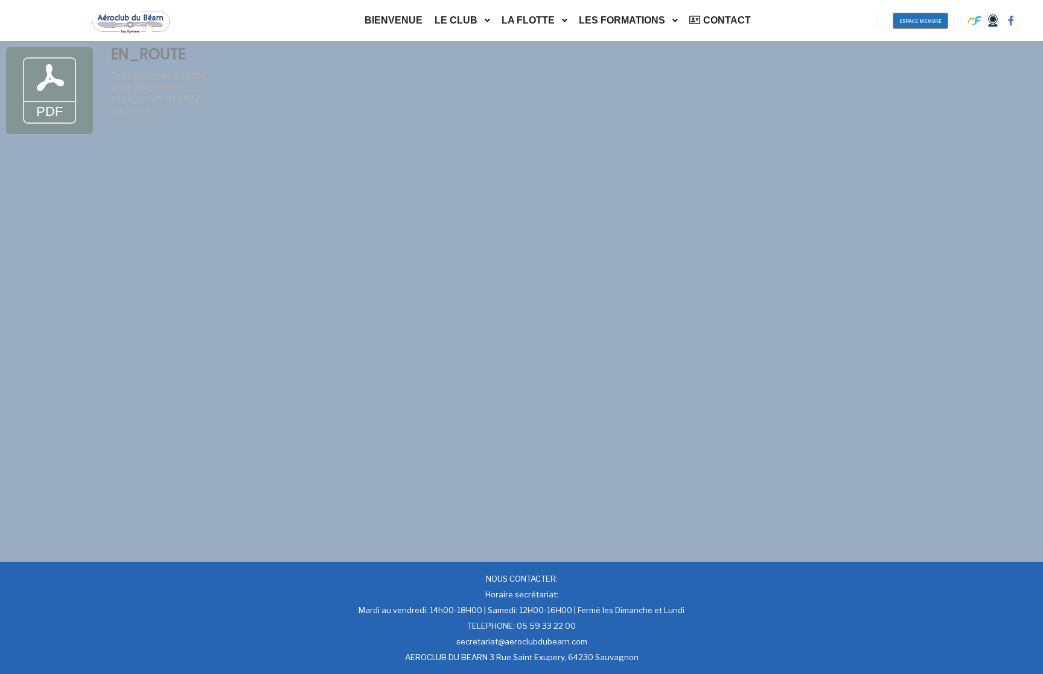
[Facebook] (1011, 20)
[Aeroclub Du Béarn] (131, 20)
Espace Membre (920, 21)
